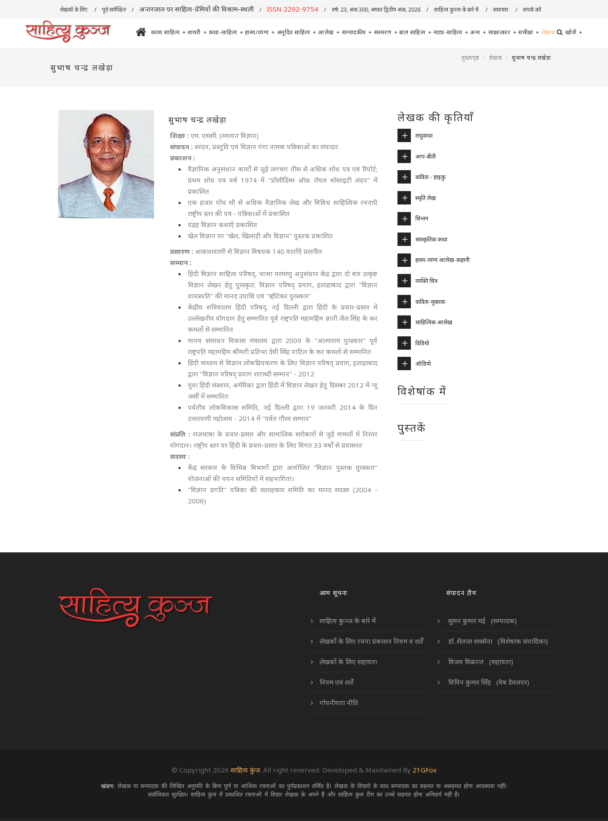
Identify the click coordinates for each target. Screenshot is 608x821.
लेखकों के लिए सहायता (348, 661)
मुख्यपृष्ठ (470, 57)
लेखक (548, 32)
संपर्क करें (533, 9)
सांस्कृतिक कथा (431, 239)
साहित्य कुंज (245, 769)
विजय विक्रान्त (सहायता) (479, 661)
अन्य (478, 32)
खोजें (574, 32)
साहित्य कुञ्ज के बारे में (457, 9)
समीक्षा (528, 32)
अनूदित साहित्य (296, 32)
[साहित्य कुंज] (67, 32)
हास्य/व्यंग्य (260, 32)
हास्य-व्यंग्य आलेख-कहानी (442, 260)
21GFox (425, 769)
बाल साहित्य (415, 32)
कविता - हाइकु (430, 177)
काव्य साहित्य (168, 32)
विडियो (422, 343)
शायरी (197, 32)
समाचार (501, 9)
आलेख (329, 32)
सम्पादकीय (357, 32)
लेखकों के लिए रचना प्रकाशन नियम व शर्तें (371, 641)
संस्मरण (386, 32)
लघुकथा (424, 135)
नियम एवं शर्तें (336, 682)
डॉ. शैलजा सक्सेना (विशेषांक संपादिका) (497, 641)
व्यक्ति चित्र (426, 281)
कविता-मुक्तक (430, 302)
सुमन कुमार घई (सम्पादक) (481, 620)
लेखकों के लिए (74, 9)
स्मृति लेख (425, 198)
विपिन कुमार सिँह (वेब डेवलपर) (487, 682)
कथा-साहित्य (226, 32)
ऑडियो (423, 363)
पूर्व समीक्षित (114, 9)
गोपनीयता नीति (339, 702)
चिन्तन (421, 218)
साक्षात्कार (502, 32)
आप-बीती (425, 156)
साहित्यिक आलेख (433, 322)
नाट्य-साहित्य (451, 32)
